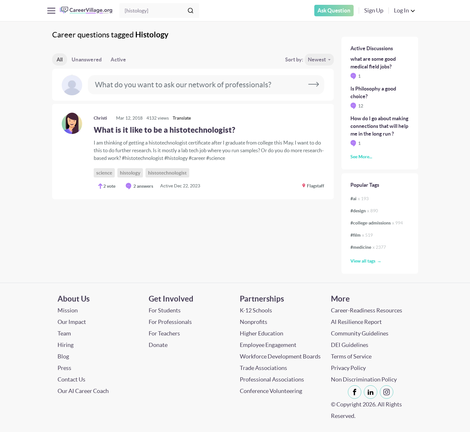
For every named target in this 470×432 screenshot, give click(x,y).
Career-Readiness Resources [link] (366, 310)
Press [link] (64, 368)
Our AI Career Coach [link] (83, 391)
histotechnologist (167, 173)
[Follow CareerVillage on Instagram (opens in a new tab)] (388, 392)
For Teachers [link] (164, 333)
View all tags (362, 260)
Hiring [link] (66, 345)
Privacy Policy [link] (348, 368)
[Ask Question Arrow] (313, 85)
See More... (361, 156)
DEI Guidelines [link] (349, 345)
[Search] (190, 10)
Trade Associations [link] (263, 368)
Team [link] (64, 333)
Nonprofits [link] (253, 321)
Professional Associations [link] (272, 379)
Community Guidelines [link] (359, 333)
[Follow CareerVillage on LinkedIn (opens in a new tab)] (372, 392)
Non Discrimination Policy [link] (364, 379)
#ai (359, 198)
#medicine (368, 247)
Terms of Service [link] (351, 356)
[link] (193, 151)
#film (361, 235)
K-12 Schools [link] (256, 310)
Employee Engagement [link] (268, 345)
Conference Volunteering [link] (271, 391)
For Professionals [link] (170, 321)
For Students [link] (165, 310)
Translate (182, 118)
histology (130, 173)
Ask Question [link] (333, 10)
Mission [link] (68, 310)
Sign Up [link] (373, 10)
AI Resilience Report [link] (356, 321)
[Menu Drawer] (51, 10)
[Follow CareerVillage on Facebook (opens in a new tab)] (356, 392)
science (104, 173)
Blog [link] (63, 356)
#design (364, 210)
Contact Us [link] (71, 379)
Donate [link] (158, 345)
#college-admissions (376, 222)
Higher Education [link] (261, 333)
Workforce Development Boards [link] (280, 356)
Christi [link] (100, 118)
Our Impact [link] (72, 321)
